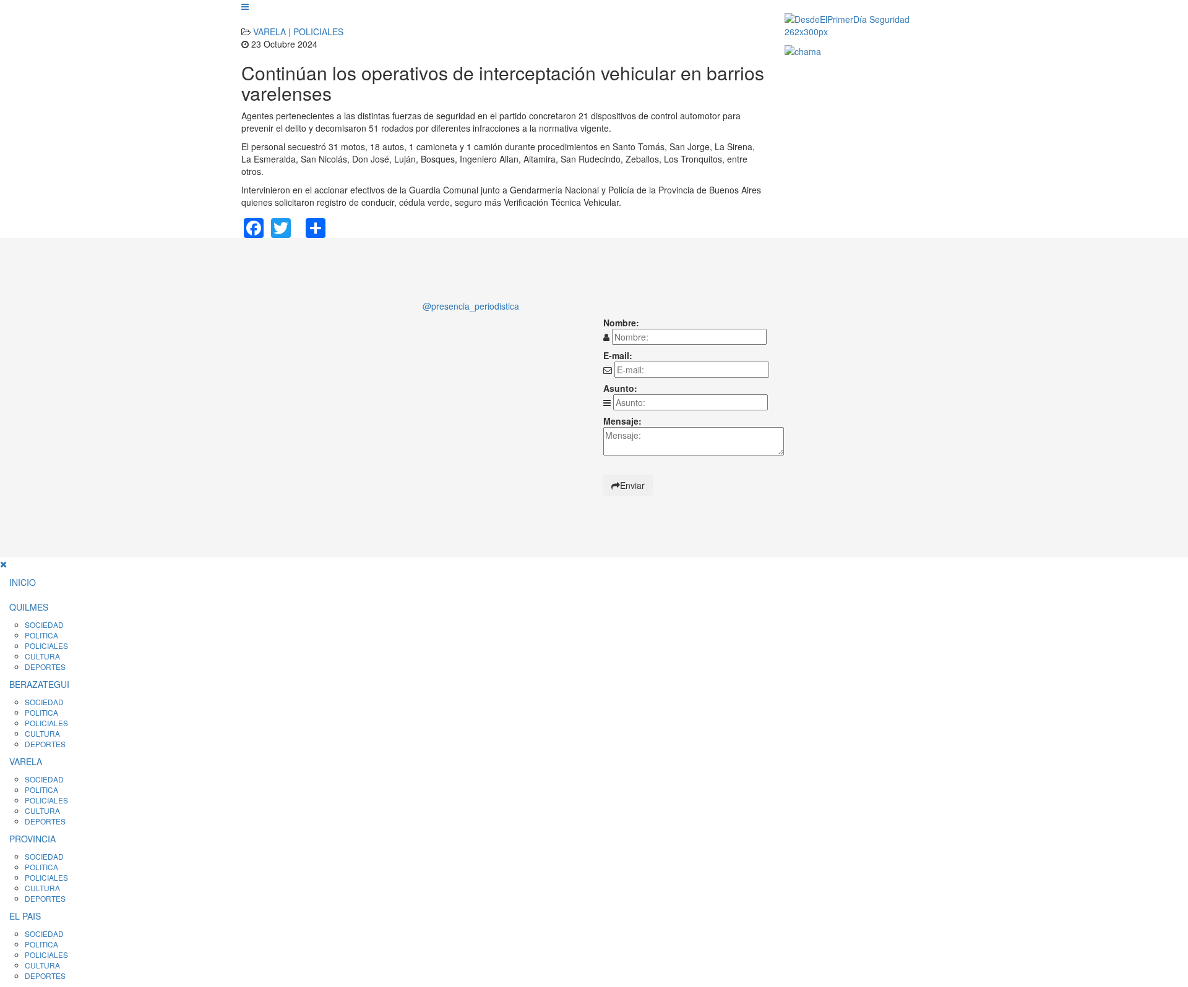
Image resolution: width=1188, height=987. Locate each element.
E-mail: (617, 355)
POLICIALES (46, 645)
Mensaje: (622, 421)
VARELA (25, 761)
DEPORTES (45, 666)
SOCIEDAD (44, 624)
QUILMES (28, 607)
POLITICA (41, 635)
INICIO (22, 582)
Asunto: (620, 388)
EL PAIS (25, 916)
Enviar (632, 485)
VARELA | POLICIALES (298, 31)
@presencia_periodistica (471, 306)
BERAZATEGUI (39, 684)
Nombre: (621, 322)
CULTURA (42, 656)
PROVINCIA (32, 838)
